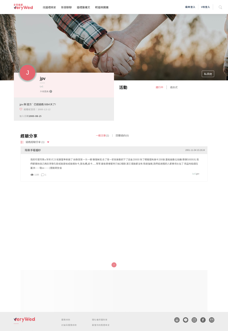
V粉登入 (205, 7)
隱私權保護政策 (99, 319)
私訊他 (208, 74)
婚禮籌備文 (83, 7)
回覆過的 (122, 135)
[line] (184, 320)
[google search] (220, 7)
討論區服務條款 (69, 324)
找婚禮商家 (49, 7)
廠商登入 (190, 7)
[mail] (210, 320)
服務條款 (65, 319)
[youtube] (175, 320)
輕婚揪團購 (101, 7)
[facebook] (201, 320)
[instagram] (192, 320)
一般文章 (102, 135)
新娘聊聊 (66, 7)
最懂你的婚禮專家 (101, 324)
